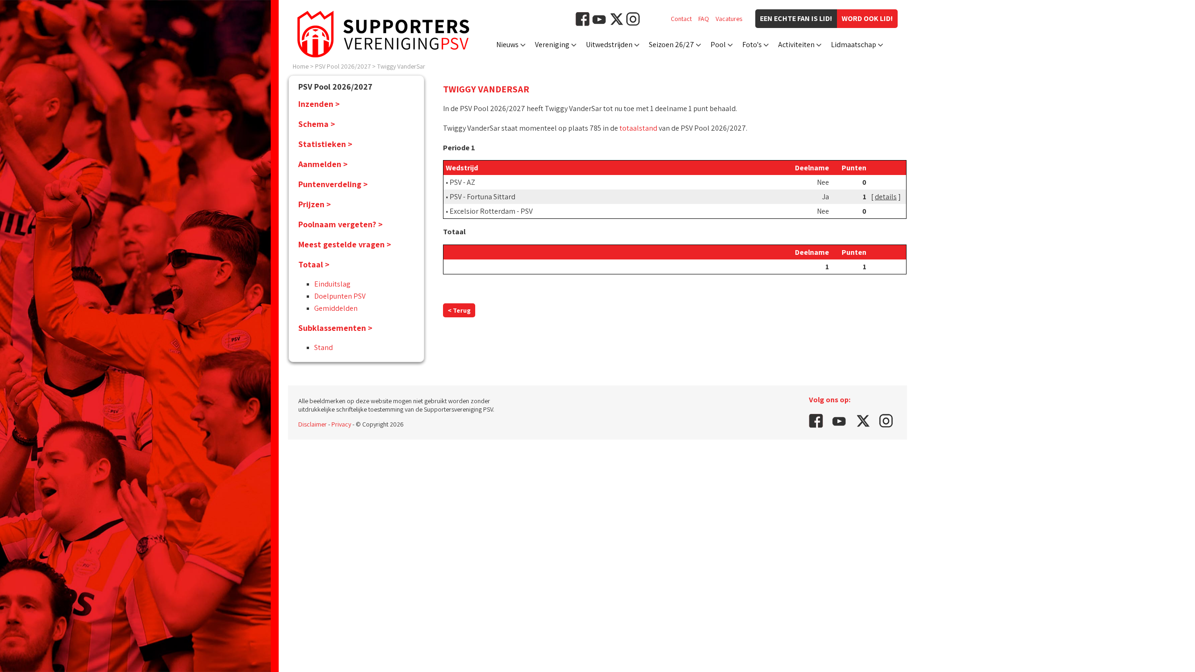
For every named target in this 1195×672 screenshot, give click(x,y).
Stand (323, 347)
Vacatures (729, 18)
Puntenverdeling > (333, 184)
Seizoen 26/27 (671, 44)
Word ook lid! (867, 18)
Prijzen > (314, 204)
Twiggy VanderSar (401, 66)
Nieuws (507, 44)
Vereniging (552, 44)
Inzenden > (319, 103)
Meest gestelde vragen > (344, 244)
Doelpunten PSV (340, 296)
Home (301, 66)
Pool (718, 44)
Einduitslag (332, 284)
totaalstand (638, 128)
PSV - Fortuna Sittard (482, 197)
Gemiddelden (336, 308)
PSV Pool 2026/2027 (343, 66)
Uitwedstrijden (609, 44)
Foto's (752, 44)
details (886, 197)
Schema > (316, 124)
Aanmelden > (323, 164)
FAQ (703, 18)
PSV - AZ (462, 182)
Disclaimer (312, 424)
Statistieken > (325, 144)
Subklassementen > (335, 327)
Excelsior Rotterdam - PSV (491, 211)
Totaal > (314, 264)
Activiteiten (796, 44)
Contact (681, 18)
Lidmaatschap (853, 44)
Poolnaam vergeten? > (340, 224)
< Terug (459, 310)
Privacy (341, 424)
